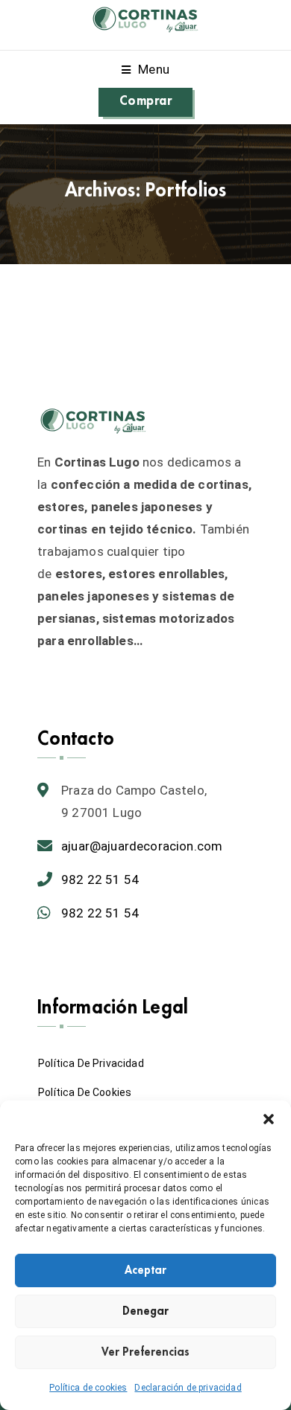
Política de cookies (88, 1387)
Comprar (145, 100)
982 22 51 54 (100, 879)
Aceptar (145, 1270)
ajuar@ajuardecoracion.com (141, 846)
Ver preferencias (145, 1352)
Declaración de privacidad (187, 1387)
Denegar (145, 1311)
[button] (268, 1119)
